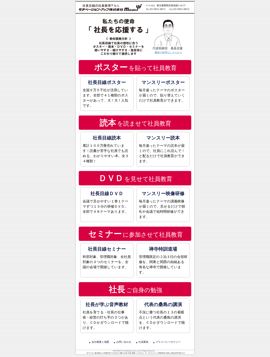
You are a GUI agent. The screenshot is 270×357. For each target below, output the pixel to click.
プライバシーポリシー (168, 342)
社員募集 (143, 342)
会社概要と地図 (100, 342)
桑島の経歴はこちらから (168, 52)
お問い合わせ (123, 342)
